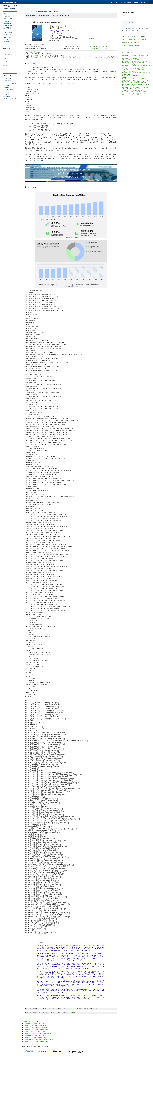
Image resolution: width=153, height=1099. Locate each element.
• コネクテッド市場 (8, 90)
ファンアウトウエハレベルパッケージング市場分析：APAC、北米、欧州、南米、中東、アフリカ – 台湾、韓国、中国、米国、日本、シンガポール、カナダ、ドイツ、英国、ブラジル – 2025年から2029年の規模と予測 (136, 80)
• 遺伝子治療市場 (7, 85)
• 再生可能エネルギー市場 (9, 99)
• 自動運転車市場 (7, 80)
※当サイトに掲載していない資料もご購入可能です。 (136, 39)
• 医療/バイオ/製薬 (7, 25)
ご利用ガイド (127, 2)
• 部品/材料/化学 (7, 23)
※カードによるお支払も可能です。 (131, 45)
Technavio (68, 27)
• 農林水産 (5, 39)
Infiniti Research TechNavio (51, 11)
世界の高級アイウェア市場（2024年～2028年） (36, 1029)
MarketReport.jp (9, 2)
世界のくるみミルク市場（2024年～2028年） (36, 1025)
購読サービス (118, 2)
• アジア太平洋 (6, 54)
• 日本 (4, 56)
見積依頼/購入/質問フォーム (98, 46)
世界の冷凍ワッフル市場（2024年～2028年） (36, 1023)
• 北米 (4, 63)
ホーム (101, 2)
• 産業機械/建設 (7, 21)
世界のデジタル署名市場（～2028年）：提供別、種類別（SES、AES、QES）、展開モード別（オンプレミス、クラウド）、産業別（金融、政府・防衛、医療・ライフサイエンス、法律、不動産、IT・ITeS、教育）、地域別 (136, 89)
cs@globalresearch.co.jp (139, 36)
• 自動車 (5, 30)
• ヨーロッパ (6, 61)
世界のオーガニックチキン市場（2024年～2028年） (37, 1027)
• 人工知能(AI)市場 (7, 78)
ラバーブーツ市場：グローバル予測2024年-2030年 (134, 93)
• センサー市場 (6, 94)
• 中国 (4, 59)
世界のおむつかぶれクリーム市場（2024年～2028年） (38, 1033)
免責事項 (85, 1008)
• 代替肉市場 (6, 87)
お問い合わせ (144, 2)
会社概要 (136, 2)
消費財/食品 (40, 11)
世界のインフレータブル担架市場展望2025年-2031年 (135, 95)
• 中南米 (5, 65)
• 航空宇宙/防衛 (7, 28)
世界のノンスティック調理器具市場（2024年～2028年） (38, 1039)
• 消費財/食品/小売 (7, 19)
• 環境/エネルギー (7, 32)
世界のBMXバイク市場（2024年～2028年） (35, 1037)
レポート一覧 (108, 2)
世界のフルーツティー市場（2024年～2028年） (36, 1041)
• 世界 (4, 52)
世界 (35, 11)
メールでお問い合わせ (73, 1012)
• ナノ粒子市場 (6, 96)
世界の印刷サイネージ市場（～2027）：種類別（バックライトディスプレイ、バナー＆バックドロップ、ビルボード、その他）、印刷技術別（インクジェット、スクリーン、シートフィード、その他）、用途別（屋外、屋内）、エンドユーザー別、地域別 (136, 68)
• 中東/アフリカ (7, 68)
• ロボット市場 (6, 92)
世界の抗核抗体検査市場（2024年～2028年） (36, 1035)
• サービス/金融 (7, 34)
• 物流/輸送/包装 (7, 37)
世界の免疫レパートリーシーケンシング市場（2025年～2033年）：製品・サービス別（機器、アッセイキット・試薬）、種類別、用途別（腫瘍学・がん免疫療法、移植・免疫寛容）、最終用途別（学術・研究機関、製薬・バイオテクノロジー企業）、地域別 (136, 61)
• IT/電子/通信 (6, 16)
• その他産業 (6, 41)
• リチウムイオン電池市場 (9, 83)
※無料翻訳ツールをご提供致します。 (132, 42)
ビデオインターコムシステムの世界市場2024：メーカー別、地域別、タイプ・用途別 (135, 85)
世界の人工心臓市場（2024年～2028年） (34, 1031)
